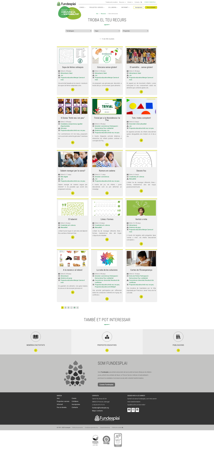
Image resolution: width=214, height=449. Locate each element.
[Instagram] (133, 411)
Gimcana (63, 128)
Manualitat (132, 179)
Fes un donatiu (151, 7)
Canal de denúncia (105, 427)
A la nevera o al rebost (72, 270)
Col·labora (112, 7)
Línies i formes (107, 219)
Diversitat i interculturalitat (137, 124)
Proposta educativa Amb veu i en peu (73, 130)
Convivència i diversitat (102, 280)
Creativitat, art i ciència (136, 177)
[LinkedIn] (137, 411)
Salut (70, 73)
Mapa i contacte (97, 411)
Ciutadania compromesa (69, 124)
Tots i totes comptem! (141, 118)
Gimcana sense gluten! (107, 67)
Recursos (121, 2)
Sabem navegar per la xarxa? (72, 170)
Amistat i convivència (102, 126)
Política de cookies (117, 427)
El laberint (72, 219)
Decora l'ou (141, 170)
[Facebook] (129, 411)
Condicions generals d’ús (91, 427)
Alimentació (64, 73)
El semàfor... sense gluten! (141, 67)
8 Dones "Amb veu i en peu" (73, 118)
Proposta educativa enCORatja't (105, 287)
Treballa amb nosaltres (111, 2)
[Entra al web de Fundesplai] (107, 420)
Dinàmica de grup (100, 130)
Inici (97, 13)
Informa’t (124, 7)
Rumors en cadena (107, 170)
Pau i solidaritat (108, 128)
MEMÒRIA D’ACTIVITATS (36, 345)
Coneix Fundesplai (149, 2)
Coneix (81, 7)
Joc (62, 75)
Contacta (137, 2)
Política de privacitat (77, 427)
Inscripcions (138, 7)
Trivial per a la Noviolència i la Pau (107, 119)
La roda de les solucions (107, 270)
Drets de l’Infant (134, 276)
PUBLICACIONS (178, 345)
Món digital (64, 177)
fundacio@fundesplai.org (100, 408)
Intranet (129, 2)
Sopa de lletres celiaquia (72, 67)
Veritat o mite (141, 219)
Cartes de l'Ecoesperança (141, 270)
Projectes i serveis (96, 7)
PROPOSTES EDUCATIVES (107, 345)
